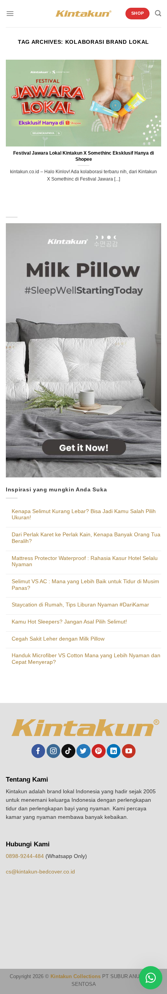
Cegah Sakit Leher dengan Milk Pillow (58, 639)
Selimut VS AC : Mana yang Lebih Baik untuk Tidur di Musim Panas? (85, 584)
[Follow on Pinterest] (98, 751)
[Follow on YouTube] (129, 751)
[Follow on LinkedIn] (113, 751)
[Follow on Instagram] (53, 751)
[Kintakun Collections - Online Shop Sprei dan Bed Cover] (84, 13)
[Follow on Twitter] (83, 751)
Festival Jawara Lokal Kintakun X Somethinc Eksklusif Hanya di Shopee (83, 156)
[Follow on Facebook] (38, 751)
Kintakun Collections (75, 976)
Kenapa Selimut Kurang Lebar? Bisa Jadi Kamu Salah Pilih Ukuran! (84, 514)
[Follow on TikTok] (68, 751)
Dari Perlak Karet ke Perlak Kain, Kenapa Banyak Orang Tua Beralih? (86, 537)
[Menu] (10, 13)
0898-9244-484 (25, 856)
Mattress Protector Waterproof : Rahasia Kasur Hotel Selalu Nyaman (85, 561)
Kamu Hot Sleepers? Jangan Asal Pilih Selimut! (69, 621)
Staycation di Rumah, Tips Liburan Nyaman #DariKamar (80, 604)
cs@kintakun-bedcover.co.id (40, 871)
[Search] (158, 13)
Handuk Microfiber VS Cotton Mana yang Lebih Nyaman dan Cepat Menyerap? (86, 658)
